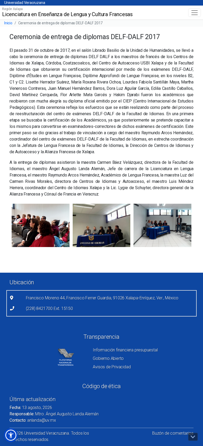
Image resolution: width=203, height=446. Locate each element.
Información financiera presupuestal (125, 349)
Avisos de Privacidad (112, 366)
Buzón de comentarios (172, 433)
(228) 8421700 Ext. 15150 (49, 308)
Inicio (8, 23)
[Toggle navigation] (194, 12)
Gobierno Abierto (108, 358)
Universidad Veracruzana (24, 3)
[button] (10, 435)
